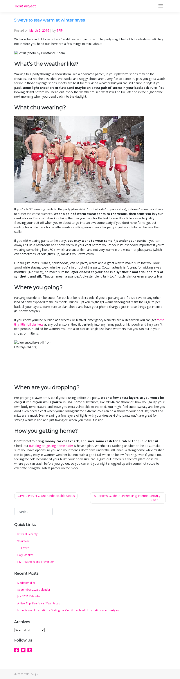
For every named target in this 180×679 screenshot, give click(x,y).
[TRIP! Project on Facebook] (16, 650)
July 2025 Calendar (28, 596)
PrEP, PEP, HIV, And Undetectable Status (47, 496)
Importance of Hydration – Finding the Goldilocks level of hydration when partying (68, 610)
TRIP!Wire (23, 548)
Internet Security (27, 534)
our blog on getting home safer (51, 446)
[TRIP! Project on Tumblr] (29, 650)
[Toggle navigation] (161, 5)
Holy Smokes (25, 555)
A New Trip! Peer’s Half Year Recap (38, 603)
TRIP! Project (25, 6)
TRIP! (60, 30)
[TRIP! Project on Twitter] (23, 650)
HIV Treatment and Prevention (35, 561)
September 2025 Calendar (33, 589)
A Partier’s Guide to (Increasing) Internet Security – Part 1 (128, 498)
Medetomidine (26, 582)
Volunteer (23, 541)
